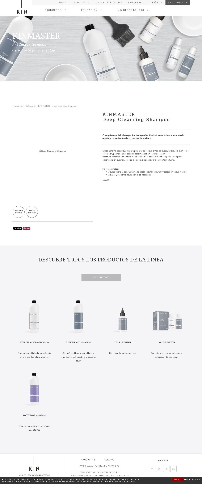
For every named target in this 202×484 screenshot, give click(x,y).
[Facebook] (152, 469)
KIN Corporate (177, 2)
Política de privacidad (107, 466)
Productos (101, 277)
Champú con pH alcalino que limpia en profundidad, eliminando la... (34, 349)
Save (28, 228)
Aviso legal (86, 466)
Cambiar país (88, 460)
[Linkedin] (173, 469)
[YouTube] (159, 469)
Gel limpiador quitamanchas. (122, 348)
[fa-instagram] (166, 469)
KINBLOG (63, 2)
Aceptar (177, 480)
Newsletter (81, 2)
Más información (192, 480)
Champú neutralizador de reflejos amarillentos (34, 422)
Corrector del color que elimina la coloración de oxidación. (166, 349)
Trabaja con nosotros (108, 2)
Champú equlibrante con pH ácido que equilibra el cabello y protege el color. (78, 351)
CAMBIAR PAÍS (136, 2)
